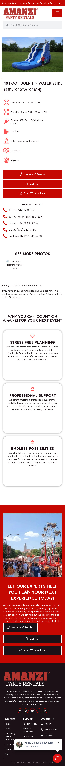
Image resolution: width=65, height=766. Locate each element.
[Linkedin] (45, 710)
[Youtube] (32, 710)
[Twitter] (26, 710)
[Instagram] (38, 710)
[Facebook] (20, 710)
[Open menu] (57, 13)
